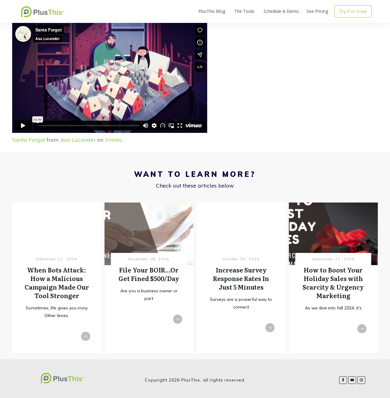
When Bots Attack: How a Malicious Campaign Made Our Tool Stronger (57, 282)
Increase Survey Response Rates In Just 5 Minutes (241, 278)
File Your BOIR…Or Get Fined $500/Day (149, 274)
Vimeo (113, 139)
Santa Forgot (28, 139)
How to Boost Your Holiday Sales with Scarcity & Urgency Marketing (333, 282)
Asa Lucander (78, 139)
